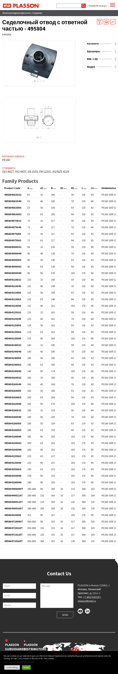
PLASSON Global (97, 5)
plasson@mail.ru (87, 601)
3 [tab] (41, 81)
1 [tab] (35, 81)
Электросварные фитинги (16, 13)
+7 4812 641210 (91, 597)
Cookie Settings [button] (12, 667)
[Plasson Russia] (21, 5)
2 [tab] (38, 81)
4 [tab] (44, 81)
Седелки (37, 13)
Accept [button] (26, 667)
